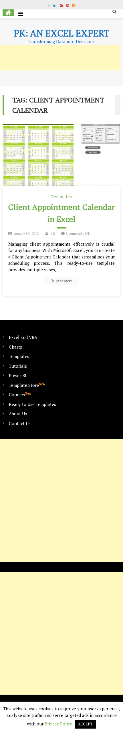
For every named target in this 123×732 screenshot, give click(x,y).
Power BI (17, 375)
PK (52, 233)
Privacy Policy (58, 724)
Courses (20, 394)
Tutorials (18, 366)
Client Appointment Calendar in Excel (61, 213)
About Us (18, 413)
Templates (61, 196)
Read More (63, 281)
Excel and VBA (23, 337)
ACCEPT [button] (85, 724)
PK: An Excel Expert (61, 33)
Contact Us (20, 423)
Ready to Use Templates (32, 404)
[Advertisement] (61, 500)
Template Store (27, 385)
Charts (15, 347)
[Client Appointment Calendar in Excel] (62, 155)
